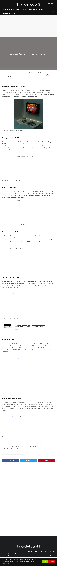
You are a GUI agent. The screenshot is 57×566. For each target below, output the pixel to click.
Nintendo (39, 9)
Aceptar (45, 561)
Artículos (22, 51)
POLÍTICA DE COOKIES (48, 553)
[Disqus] (28, 484)
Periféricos (6, 13)
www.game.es (15, 180)
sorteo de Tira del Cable (42, 446)
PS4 (26, 9)
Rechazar (52, 561)
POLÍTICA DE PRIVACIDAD (47, 551)
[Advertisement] (28, 26)
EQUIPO (37, 551)
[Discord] (52, 11)
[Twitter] (50, 11)
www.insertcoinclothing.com (20, 391)
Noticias (5, 9)
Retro (13, 13)
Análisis (12, 9)
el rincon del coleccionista (17, 454)
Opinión (19, 9)
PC (23, 9)
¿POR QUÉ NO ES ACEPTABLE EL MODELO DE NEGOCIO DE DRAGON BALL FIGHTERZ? (30, 326)
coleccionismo (6, 454)
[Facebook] (48, 11)
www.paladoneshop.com (19, 130)
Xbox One (32, 9)
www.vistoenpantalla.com (19, 224)
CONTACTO (31, 551)
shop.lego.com (16, 318)
